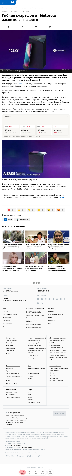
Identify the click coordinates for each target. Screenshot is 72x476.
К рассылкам (59, 413)
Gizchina (21, 84)
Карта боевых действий (35, 343)
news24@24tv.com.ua (10, 291)
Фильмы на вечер (33, 373)
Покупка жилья (10, 394)
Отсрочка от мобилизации (58, 353)
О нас (4, 308)
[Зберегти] (63, 26)
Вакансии (51, 311)
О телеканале (7, 317)
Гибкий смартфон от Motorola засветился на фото (31, 8)
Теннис (30, 397)
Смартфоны (11, 8)
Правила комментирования (33, 324)
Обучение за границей (56, 380)
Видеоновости (10, 348)
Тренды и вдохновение (13, 397)
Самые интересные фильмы (36, 368)
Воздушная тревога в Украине (37, 348)
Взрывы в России (33, 355)
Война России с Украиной (37, 338)
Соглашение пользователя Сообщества (33, 320)
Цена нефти (9, 368)
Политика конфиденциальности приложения (35, 316)
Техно (4, 8)
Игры (49, 323)
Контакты (51, 308)
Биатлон (30, 400)
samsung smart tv (42, 455)
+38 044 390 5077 (43, 291)
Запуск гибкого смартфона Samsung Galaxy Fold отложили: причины (33, 91)
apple (20, 455)
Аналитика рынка (11, 392)
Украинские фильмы (34, 371)
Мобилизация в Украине (58, 338)
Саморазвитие (54, 378)
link (38, 299)
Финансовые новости (12, 373)
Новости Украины (11, 343)
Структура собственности (55, 314)
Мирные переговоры (34, 345)
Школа (52, 373)
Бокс (29, 392)
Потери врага (32, 358)
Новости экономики (13, 366)
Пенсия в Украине (11, 383)
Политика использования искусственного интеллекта (34, 312)
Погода (8, 353)
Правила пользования (9, 327)
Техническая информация (33, 327)
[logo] (12, 3)
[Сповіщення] (70, 3)
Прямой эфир (10, 345)
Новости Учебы (55, 366)
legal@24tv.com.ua (27, 447)
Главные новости (11, 340)
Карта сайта (51, 320)
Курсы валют (10, 371)
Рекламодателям (7, 323)
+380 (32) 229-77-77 (15, 445)
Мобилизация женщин (56, 347)
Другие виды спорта (34, 402)
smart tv (31, 455)
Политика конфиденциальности (35, 308)
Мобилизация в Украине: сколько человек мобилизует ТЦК (59, 357)
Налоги (8, 380)
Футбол (30, 394)
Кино (29, 366)
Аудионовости (10, 351)
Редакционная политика (10, 314)
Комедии (30, 376)
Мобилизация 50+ (55, 345)
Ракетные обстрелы (34, 340)
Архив (50, 317)
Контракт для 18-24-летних (58, 350)
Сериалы (30, 378)
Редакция (5, 311)
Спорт (30, 390)
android (10, 455)
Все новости (10, 338)
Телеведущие (6, 320)
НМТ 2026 (52, 375)
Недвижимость (11, 390)
